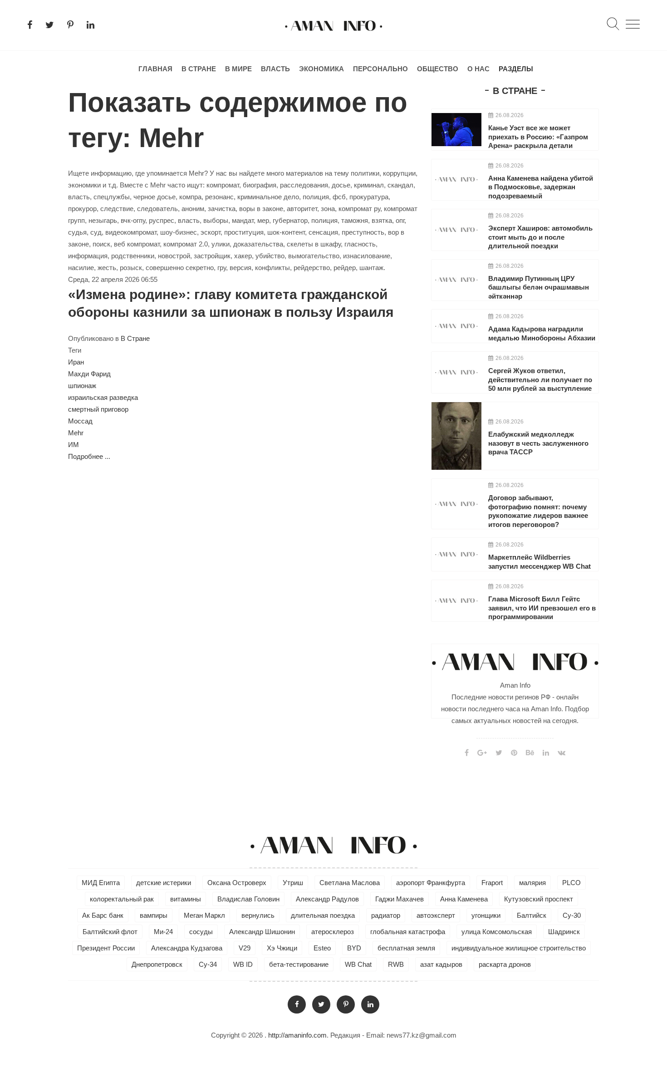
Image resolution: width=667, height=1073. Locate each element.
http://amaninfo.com (297, 1035)
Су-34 (208, 964)
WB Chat (358, 964)
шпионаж (82, 385)
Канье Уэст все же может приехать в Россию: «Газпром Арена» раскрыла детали (538, 136)
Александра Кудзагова (186, 948)
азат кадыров (441, 964)
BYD (354, 948)
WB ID (243, 964)
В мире (238, 69)
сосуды (201, 931)
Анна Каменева (464, 899)
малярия (532, 882)
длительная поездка (323, 915)
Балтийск (531, 915)
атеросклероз (332, 931)
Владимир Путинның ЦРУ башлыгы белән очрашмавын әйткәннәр (538, 287)
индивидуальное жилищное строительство (518, 948)
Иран (76, 362)
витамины (185, 899)
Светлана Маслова (349, 882)
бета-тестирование (299, 964)
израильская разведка (103, 397)
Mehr (75, 433)
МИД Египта (101, 882)
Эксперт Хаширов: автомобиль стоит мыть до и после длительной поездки (540, 237)
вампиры (153, 915)
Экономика (321, 69)
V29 (244, 948)
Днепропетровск (157, 964)
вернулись (258, 915)
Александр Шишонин (262, 931)
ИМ (73, 444)
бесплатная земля (406, 948)
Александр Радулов (327, 899)
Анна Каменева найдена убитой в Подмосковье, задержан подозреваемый (540, 187)
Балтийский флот (110, 931)
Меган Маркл (204, 915)
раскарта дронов (505, 964)
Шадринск (564, 931)
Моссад (80, 421)
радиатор (385, 915)
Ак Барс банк (102, 915)
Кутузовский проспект (538, 899)
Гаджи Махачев (399, 899)
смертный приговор (98, 409)
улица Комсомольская (496, 931)
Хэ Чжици (282, 948)
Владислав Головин (248, 899)
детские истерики (163, 882)
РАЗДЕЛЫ (516, 69)
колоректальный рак (122, 899)
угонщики (485, 915)
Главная (155, 69)
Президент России (106, 948)
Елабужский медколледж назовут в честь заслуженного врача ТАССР (538, 443)
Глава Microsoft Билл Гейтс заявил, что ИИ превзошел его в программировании (542, 607)
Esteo (322, 948)
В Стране (198, 69)
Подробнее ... (89, 456)
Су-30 (572, 915)
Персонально (380, 69)
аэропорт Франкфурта (430, 882)
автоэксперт (436, 915)
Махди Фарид (89, 374)
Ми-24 (163, 931)
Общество (437, 69)
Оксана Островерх (236, 882)
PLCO (571, 882)
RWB (396, 964)
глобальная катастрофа (407, 931)
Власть (275, 69)
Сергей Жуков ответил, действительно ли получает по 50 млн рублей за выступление (540, 379)
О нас (478, 69)
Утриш (293, 882)
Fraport (492, 882)
